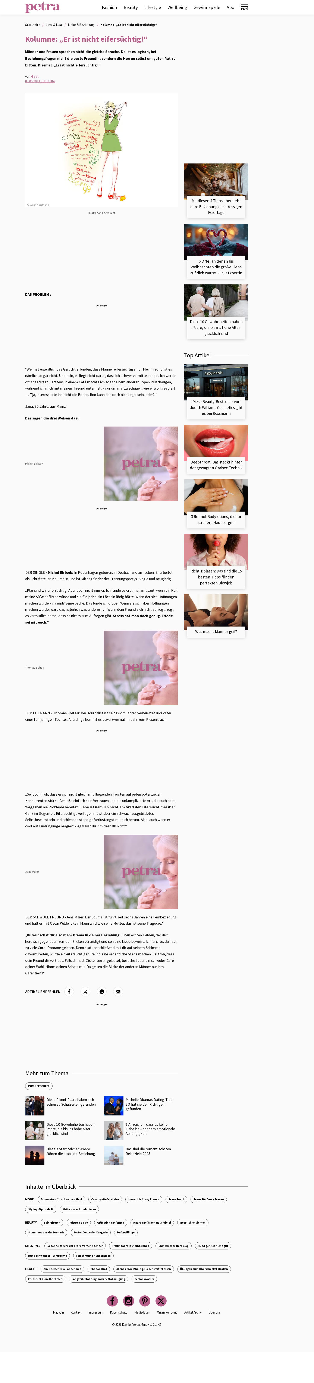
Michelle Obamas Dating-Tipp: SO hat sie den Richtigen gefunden (149, 1104)
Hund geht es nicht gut (213, 1246)
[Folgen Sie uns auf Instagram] (128, 1300)
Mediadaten (142, 1312)
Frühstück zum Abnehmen (45, 1279)
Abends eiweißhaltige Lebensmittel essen (143, 1269)
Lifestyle (152, 7)
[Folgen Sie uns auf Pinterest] (144, 1300)
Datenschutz (119, 1312)
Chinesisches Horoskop (173, 1246)
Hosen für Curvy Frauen (143, 1199)
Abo (230, 7)
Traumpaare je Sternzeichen (130, 1246)
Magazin (58, 1312)
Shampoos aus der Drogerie (46, 1232)
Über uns (214, 1312)
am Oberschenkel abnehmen (62, 1269)
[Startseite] (42, 7)
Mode (29, 1199)
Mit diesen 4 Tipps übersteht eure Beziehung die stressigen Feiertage (216, 206)
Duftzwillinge (126, 1232)
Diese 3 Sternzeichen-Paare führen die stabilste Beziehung (71, 1151)
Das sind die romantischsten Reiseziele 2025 (148, 1151)
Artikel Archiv (193, 1312)
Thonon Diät (98, 1269)
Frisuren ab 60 (78, 1222)
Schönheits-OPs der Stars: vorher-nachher (75, 1246)
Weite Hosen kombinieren (79, 1209)
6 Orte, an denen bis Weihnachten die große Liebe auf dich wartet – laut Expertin (216, 267)
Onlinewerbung (167, 1312)
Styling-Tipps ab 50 (40, 1209)
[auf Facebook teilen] (69, 992)
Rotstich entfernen (192, 1222)
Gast (35, 76)
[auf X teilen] (85, 992)
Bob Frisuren (52, 1222)
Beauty (131, 7)
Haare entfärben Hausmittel (152, 1222)
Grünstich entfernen (110, 1222)
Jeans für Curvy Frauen (209, 1199)
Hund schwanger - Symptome (47, 1255)
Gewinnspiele (207, 7)
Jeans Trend (176, 1199)
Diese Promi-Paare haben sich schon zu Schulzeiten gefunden (71, 1102)
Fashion (109, 7)
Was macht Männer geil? (216, 631)
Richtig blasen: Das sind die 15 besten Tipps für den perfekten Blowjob (216, 576)
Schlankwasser (144, 1279)
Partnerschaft (39, 1086)
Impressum (95, 1312)
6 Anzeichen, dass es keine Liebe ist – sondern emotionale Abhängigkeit (150, 1129)
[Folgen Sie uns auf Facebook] (112, 1300)
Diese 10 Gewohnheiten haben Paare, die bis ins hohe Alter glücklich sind (70, 1129)
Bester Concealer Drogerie (90, 1232)
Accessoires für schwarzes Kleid (61, 1199)
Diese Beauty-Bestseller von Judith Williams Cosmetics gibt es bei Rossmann (216, 407)
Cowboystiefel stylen (105, 1199)
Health (31, 1269)
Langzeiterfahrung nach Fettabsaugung (98, 1279)
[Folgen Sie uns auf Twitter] (161, 1300)
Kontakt (76, 1312)
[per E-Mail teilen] (118, 992)
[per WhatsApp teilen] (102, 992)
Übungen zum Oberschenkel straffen (204, 1269)
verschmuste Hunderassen (93, 1255)
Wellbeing (177, 7)
